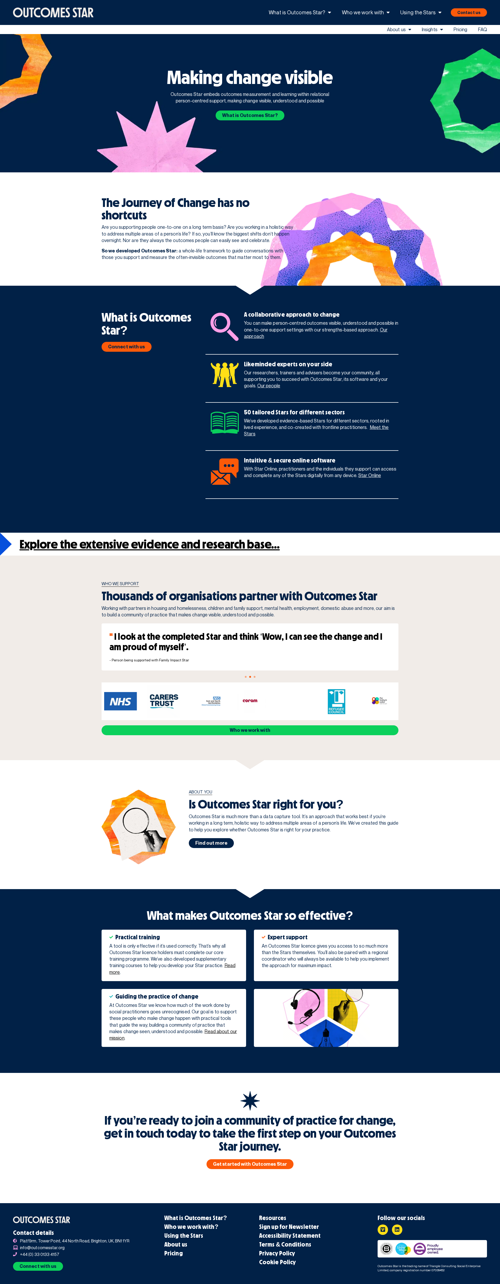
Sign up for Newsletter (289, 1227)
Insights (430, 29)
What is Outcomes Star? (297, 12)
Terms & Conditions (285, 1244)
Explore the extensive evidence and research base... (150, 544)
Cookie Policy (277, 1262)
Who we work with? (191, 1227)
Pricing (460, 29)
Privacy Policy (277, 1253)
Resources (272, 1218)
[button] (246, 677)
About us (396, 29)
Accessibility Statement (290, 1236)
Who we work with (363, 12)
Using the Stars (418, 12)
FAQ (482, 29)
